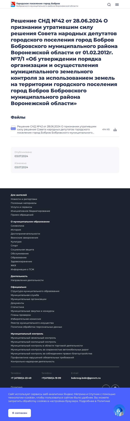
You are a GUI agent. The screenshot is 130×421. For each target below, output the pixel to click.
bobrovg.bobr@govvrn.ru (86, 378)
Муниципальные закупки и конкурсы (32, 311)
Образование (19, 257)
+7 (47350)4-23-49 (21, 378)
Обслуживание (20, 253)
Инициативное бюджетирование (30, 211)
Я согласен (19, 412)
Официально (18, 287)
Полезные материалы (23, 203)
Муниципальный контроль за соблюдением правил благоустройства (51, 353)
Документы (17, 303)
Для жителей (19, 195)
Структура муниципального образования (35, 291)
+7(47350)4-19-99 (51, 378)
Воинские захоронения (24, 237)
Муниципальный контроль (27, 333)
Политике (103, 401)
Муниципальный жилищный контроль (33, 341)
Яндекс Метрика (75, 394)
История (16, 229)
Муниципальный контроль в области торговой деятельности (47, 345)
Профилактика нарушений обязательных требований (42, 357)
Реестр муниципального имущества (32, 322)
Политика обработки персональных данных (36, 326)
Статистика (17, 307)
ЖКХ (13, 265)
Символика (17, 225)
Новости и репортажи (24, 199)
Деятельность (19, 276)
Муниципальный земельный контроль (33, 337)
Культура (16, 241)
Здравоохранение (21, 261)
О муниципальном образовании (30, 221)
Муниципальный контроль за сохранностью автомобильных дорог (50, 349)
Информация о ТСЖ (22, 269)
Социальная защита (22, 249)
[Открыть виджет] (119, 410)
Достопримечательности (25, 233)
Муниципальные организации (28, 299)
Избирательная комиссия (26, 318)
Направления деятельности (27, 280)
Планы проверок (21, 315)
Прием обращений (22, 214)
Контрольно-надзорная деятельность (32, 361)
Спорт (14, 245)
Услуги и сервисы (21, 207)
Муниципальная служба (25, 295)
